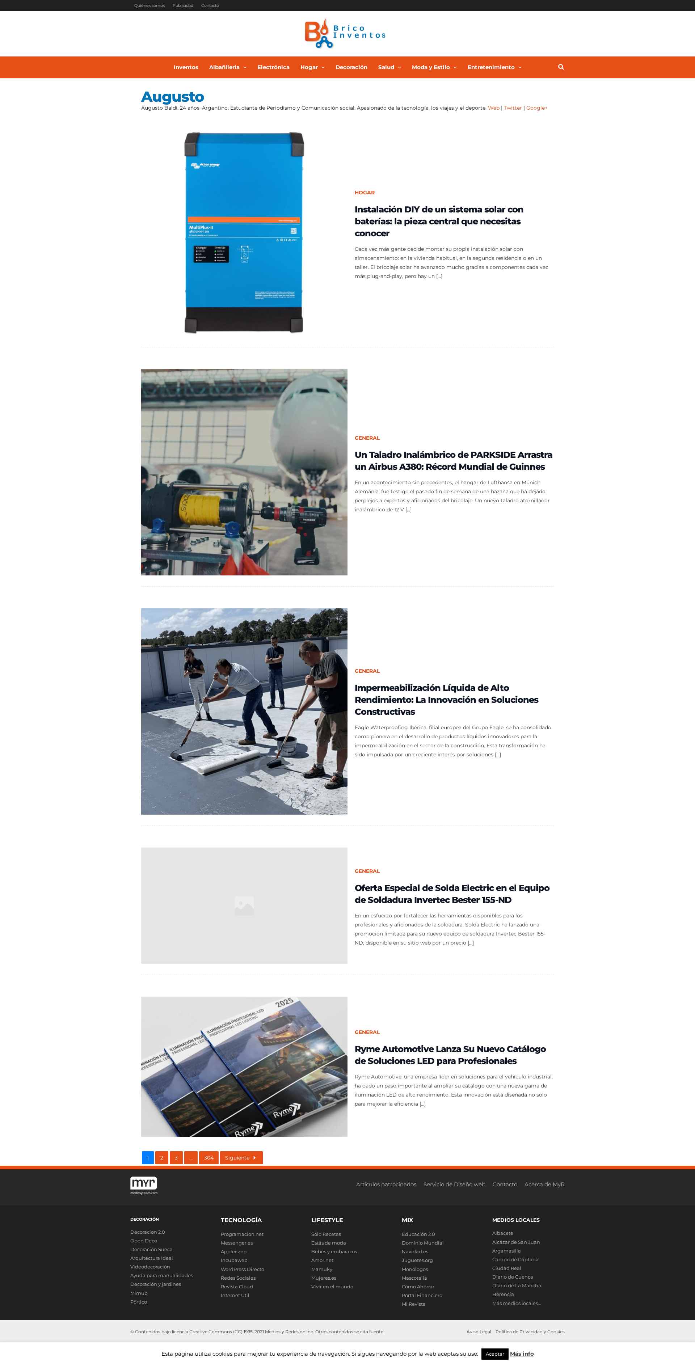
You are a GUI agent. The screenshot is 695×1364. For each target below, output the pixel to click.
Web (494, 108)
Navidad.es (415, 1251)
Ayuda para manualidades (161, 1275)
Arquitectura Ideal (151, 1258)
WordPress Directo (242, 1269)
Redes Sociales (238, 1278)
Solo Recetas (326, 1234)
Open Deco (143, 1240)
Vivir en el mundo (332, 1286)
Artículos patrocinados (386, 1184)
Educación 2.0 (418, 1234)
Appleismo (234, 1251)
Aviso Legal (479, 1331)
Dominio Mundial (423, 1243)
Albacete (502, 1233)
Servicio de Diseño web (454, 1184)
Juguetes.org (417, 1260)
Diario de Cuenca (512, 1277)
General (367, 438)
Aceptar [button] (495, 1354)
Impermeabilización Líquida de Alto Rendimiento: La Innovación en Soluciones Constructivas (446, 700)
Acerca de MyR (545, 1184)
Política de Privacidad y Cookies (530, 1331)
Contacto (210, 5)
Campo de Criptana (515, 1259)
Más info (522, 1353)
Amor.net (322, 1260)
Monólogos (415, 1269)
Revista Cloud (237, 1286)
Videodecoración (150, 1267)
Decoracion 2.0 (147, 1232)
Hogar (365, 192)
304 (209, 1157)
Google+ (536, 108)
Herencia (503, 1294)
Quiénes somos (149, 5)
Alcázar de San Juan (516, 1242)
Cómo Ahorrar (418, 1286)
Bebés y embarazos (334, 1251)
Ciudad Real (506, 1268)
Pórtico (138, 1302)
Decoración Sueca (151, 1249)
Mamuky (321, 1269)
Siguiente (237, 1157)
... (191, 1157)
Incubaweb (234, 1260)
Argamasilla (506, 1251)
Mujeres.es (323, 1278)
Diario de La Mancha (516, 1285)
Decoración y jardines (155, 1284)
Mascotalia (414, 1278)
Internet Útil (235, 1295)
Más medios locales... (516, 1303)
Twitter (513, 108)
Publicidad (183, 5)
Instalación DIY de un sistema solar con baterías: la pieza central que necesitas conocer (439, 221)
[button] (243, 67)
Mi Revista (414, 1304)
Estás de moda (328, 1243)
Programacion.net (242, 1234)
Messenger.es (237, 1243)
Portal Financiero (422, 1295)
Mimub (139, 1293)
